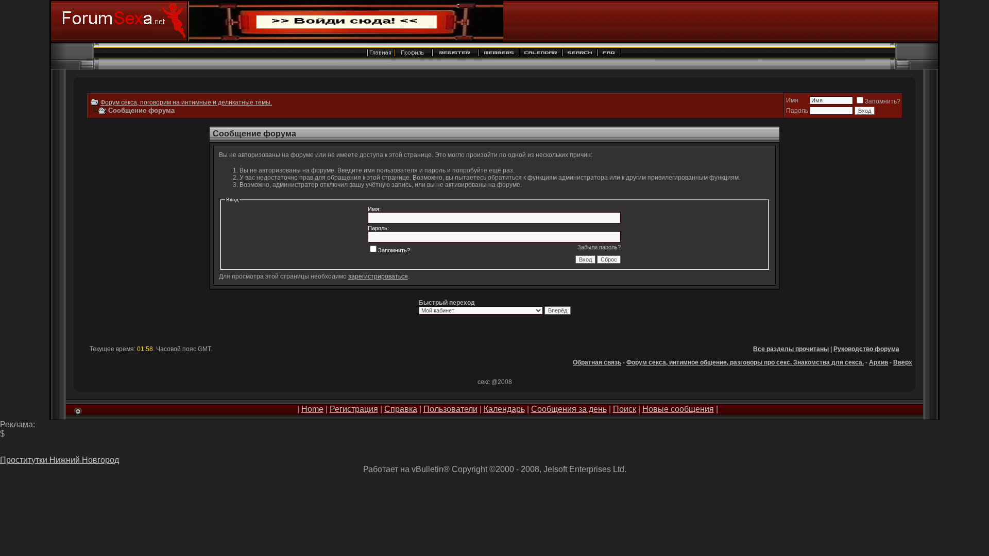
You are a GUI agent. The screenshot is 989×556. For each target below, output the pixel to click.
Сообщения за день (569, 409)
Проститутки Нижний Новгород (59, 460)
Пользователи (450, 409)
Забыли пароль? (599, 247)
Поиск (624, 409)
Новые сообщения (678, 409)
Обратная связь (597, 362)
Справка (400, 409)
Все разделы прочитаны (791, 349)
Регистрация (354, 409)
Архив (878, 362)
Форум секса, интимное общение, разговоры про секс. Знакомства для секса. (745, 362)
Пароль (797, 110)
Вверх (902, 362)
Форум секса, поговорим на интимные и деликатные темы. (186, 102)
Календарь (504, 409)
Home (312, 409)
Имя (792, 100)
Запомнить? (882, 101)
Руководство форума (866, 349)
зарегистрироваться (378, 276)
